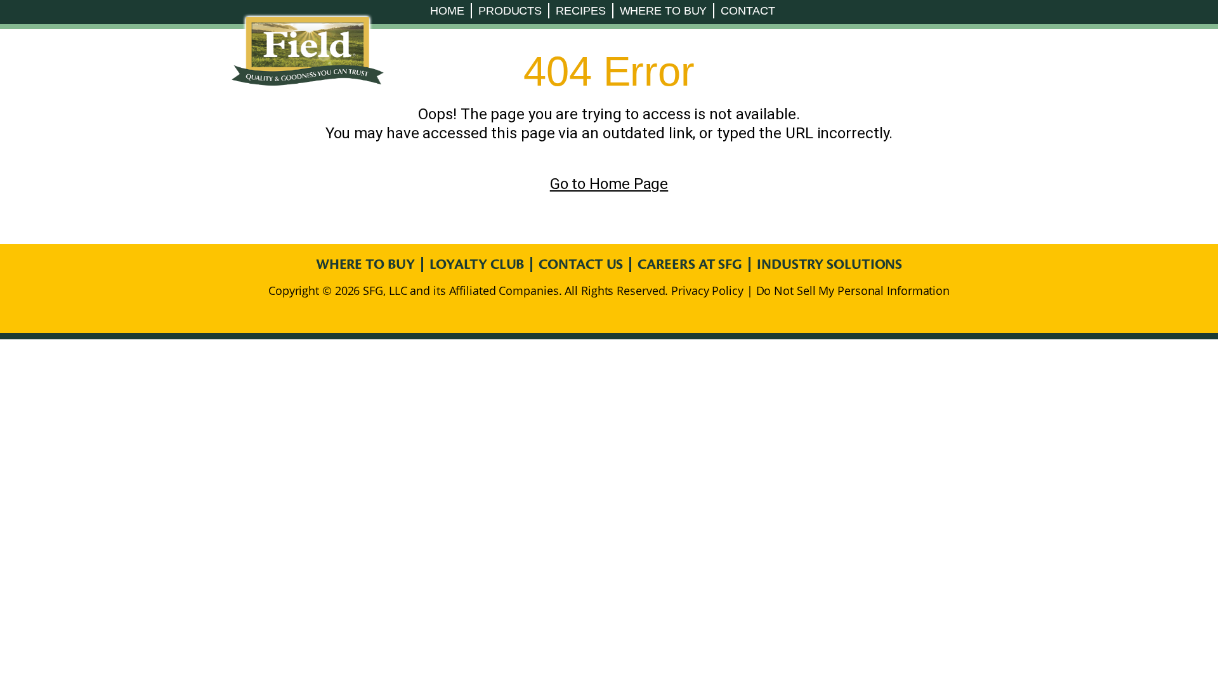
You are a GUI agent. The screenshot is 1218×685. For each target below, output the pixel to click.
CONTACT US (581, 264)
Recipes (580, 10)
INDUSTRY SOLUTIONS (829, 264)
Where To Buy (663, 10)
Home (447, 10)
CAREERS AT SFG (690, 264)
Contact (748, 10)
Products (510, 10)
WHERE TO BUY (365, 264)
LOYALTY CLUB (477, 264)
